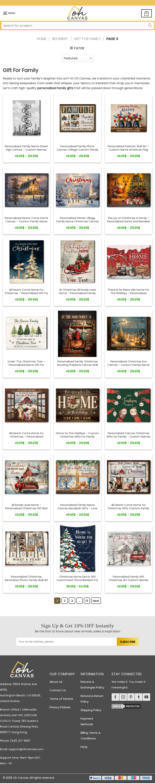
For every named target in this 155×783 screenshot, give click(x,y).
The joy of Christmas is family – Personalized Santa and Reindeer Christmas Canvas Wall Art (128, 221)
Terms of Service (61, 699)
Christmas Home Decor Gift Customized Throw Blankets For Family (77, 580)
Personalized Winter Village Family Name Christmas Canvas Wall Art (77, 221)
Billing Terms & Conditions (91, 735)
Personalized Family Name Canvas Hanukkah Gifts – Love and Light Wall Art (77, 508)
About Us (56, 682)
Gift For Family (87, 38)
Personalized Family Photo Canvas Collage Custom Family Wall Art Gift (77, 150)
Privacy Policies (60, 707)
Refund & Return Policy (92, 699)
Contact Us (58, 690)
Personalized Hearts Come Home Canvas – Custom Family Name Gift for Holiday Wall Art (26, 221)
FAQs (84, 747)
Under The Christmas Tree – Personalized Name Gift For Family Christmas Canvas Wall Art (26, 367)
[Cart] (146, 13)
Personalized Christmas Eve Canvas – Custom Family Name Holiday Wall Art (129, 365)
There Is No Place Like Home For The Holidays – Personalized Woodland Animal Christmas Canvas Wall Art (128, 295)
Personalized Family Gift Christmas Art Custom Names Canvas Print (128, 580)
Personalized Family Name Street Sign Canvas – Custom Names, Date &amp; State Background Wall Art (26, 151)
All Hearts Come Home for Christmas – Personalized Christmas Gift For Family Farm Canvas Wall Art (26, 438)
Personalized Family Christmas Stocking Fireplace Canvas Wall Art (77, 365)
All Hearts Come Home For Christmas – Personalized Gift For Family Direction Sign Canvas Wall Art (26, 295)
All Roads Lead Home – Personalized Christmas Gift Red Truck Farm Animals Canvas (26, 508)
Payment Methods (87, 721)
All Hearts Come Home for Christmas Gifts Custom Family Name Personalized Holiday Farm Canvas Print (128, 510)
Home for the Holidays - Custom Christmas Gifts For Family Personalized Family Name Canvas (77, 438)
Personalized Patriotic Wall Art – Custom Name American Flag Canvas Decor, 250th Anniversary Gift (128, 151)
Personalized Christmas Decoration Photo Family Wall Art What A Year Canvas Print (26, 580)
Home (41, 38)
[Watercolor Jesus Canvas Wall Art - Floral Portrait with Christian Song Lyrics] (26, 118)
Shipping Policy (91, 710)
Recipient (60, 38)
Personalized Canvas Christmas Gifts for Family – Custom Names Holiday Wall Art (128, 437)
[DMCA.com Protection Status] (133, 705)
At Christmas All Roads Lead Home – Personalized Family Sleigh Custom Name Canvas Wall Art (77, 295)
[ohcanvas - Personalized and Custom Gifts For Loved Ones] (77, 14)
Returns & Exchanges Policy (92, 684)
